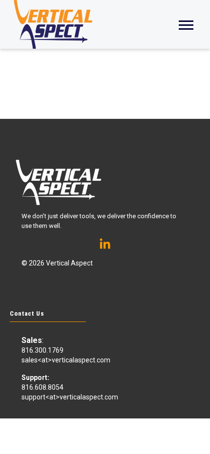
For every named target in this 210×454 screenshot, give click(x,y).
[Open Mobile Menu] (186, 24)
